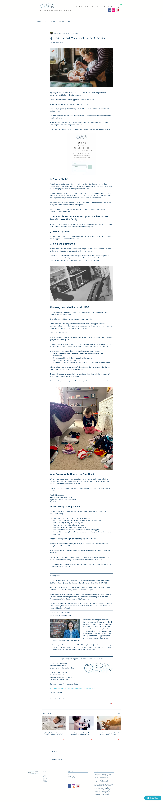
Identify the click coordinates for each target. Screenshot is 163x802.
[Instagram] (73, 786)
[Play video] (81, 283)
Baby (46, 21)
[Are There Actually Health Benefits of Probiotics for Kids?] (81, 723)
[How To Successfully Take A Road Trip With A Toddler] (109, 723)
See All (119, 713)
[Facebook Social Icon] (109, 10)
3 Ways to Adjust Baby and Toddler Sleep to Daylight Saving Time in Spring (53, 734)
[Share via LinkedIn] (59, 698)
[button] (121, 4)
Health (69, 21)
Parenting (61, 21)
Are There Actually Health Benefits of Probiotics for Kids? (80, 734)
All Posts (39, 21)
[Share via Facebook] (51, 698)
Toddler (53, 21)
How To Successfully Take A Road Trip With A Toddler (109, 734)
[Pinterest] (117, 10)
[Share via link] (63, 698)
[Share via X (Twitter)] (55, 698)
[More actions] (112, 33)
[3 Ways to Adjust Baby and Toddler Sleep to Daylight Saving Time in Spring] (54, 723)
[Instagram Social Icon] (113, 10)
